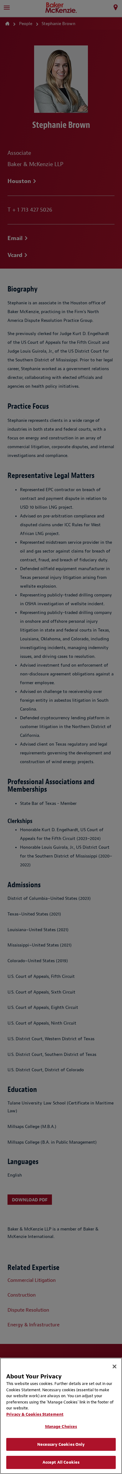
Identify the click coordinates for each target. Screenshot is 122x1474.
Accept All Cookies (61, 1462)
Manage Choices (61, 1426)
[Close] (114, 1366)
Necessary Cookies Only (61, 1444)
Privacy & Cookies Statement (35, 1414)
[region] (61, 1416)
